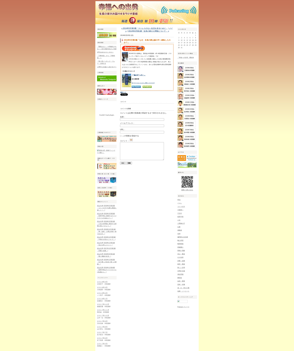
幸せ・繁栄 (181, 254)
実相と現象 (181, 250)
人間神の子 (181, 223)
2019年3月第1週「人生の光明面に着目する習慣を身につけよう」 (106, 224)
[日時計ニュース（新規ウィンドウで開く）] (187, 160)
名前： (123, 117)
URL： (123, 129)
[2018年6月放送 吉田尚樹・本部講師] (186, 140)
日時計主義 (181, 271)
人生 (178, 220)
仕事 (178, 227)
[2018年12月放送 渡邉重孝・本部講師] (186, 99)
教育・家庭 (181, 264)
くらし (179, 203)
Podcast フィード (183, 307)
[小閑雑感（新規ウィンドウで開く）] (107, 81)
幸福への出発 (147, 13)
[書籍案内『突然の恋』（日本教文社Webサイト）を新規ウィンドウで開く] (107, 153)
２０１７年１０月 (103, 315)
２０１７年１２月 (103, 304)
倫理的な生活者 (182, 237)
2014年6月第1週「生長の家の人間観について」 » (148, 31)
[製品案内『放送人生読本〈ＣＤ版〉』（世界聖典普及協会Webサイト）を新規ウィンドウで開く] (107, 196)
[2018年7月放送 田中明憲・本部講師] (186, 133)
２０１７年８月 (102, 327)
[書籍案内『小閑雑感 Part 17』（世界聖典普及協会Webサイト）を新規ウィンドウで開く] (107, 141)
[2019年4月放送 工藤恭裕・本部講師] (186, 71)
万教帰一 (180, 210)
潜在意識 (180, 274)
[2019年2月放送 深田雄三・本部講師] (186, 85)
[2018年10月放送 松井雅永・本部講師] (186, 112)
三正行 (179, 213)
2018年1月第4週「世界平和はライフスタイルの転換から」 (106, 270)
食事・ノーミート (183, 291)
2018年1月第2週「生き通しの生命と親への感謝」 (106, 262)
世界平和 (180, 217)
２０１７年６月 (102, 338)
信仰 (178, 234)
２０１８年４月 (102, 282)
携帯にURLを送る (187, 190)
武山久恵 (100, 221)
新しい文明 (181, 267)
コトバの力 (181, 206)
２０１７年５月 (102, 343)
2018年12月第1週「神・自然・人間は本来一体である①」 (106, 231)
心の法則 (180, 257)
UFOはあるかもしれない (105, 52)
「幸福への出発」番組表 (185, 57)
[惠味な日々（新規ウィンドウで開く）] (107, 94)
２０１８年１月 (102, 298)
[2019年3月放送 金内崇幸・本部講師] (186, 78)
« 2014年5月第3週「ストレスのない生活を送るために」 (144, 28)
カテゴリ (181, 195)
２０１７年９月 (102, 321)
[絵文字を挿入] (131, 141)
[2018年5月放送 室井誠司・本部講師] (186, 147)
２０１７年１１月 (103, 310)
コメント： (124, 141)
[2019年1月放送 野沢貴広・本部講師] (186, 92)
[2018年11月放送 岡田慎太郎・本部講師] (186, 106)
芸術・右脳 (181, 284)
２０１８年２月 (102, 293)
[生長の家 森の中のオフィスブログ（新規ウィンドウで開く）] (187, 167)
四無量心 (180, 247)
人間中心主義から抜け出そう (106, 67)
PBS (179, 200)
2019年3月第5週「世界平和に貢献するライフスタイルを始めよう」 (106, 216)
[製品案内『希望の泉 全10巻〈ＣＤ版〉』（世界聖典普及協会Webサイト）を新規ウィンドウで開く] (107, 183)
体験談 (179, 230)
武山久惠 (100, 206)
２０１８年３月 (102, 287)
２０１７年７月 (102, 332)
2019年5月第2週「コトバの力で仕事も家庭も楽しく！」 (106, 208)
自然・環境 (181, 281)
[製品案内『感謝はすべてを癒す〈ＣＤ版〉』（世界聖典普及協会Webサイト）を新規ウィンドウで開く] (107, 169)
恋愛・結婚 (181, 261)
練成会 (179, 278)
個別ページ (123, 92)
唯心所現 (180, 240)
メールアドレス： (127, 123)
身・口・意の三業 (183, 288)
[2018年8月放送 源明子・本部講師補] (186, 126)
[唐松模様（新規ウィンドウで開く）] (107, 37)
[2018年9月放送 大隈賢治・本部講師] (186, 119)
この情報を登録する (130, 136)
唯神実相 (180, 244)
